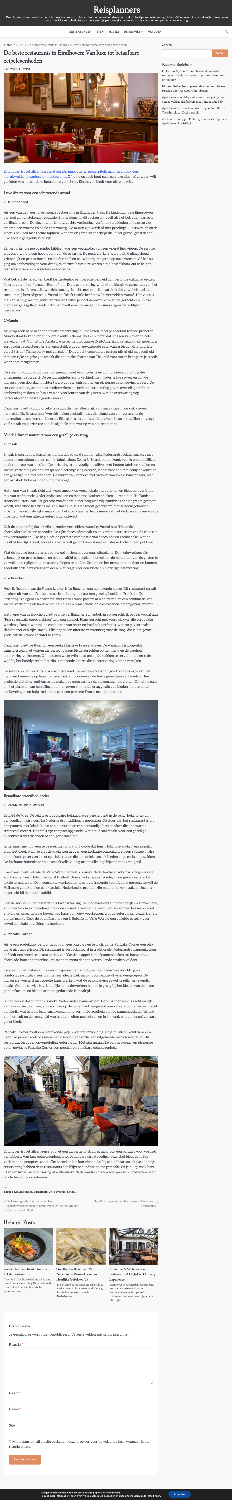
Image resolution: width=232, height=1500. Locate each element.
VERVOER (154, 31)
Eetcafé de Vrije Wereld (50, 1192)
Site (12, 1425)
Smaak (71, 1192)
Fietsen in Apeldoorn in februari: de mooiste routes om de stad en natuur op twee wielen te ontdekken (192, 75)
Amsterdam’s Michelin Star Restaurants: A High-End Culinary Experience (132, 1274)
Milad (26, 69)
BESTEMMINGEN (80, 31)
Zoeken (167, 45)
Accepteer (179, 1494)
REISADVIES (132, 31)
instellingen (153, 1496)
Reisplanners (117, 10)
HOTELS (114, 31)
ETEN (100, 31)
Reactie (16, 1345)
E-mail (15, 1409)
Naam (15, 1393)
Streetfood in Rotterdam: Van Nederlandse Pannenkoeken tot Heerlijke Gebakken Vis (77, 1274)
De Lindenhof (23, 1192)
